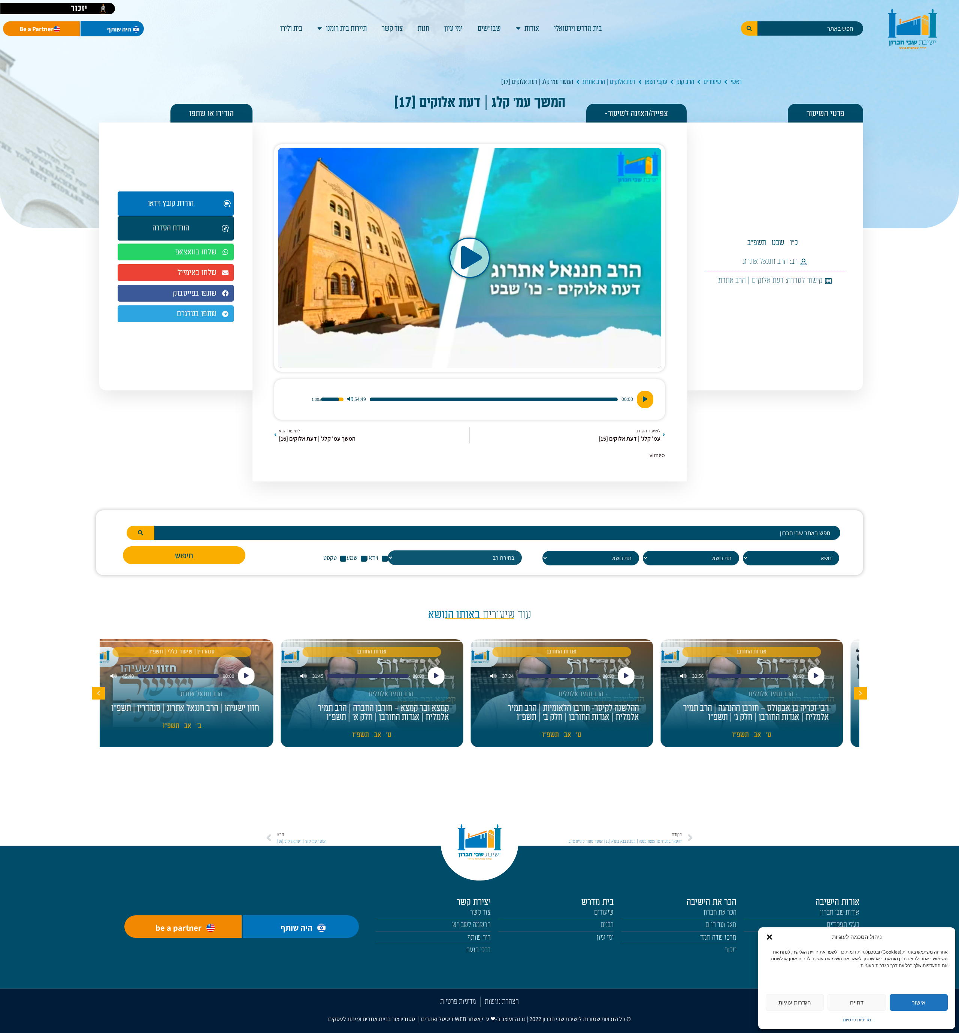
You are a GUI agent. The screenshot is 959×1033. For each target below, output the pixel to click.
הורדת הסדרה (170, 228)
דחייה (856, 1002)
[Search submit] (749, 28)
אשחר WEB (468, 1019)
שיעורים (712, 82)
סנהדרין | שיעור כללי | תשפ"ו (194, 652)
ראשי (736, 82)
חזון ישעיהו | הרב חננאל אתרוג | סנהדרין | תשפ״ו (198, 708)
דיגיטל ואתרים (438, 1019)
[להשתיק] (350, 399)
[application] (469, 399)
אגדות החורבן (764, 652)
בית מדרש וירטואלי (578, 28)
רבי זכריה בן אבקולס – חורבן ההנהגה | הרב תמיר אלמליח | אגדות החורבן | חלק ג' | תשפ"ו (768, 712)
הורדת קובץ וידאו (171, 203)
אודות (531, 28)
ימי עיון (453, 28)
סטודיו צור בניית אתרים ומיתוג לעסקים (371, 1019)
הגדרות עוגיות (794, 1002)
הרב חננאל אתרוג (765, 261)
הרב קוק (685, 82)
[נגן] (645, 399)
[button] (769, 937)
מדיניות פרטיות (857, 1020)
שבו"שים (489, 28)
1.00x (316, 399)
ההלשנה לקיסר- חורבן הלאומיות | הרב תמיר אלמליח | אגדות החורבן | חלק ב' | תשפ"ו (585, 712)
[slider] (494, 399)
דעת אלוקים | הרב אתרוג (609, 82)
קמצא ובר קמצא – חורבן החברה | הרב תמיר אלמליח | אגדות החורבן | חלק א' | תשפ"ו (396, 712)
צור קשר (392, 28)
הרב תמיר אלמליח (783, 694)
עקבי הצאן (656, 82)
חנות (423, 28)
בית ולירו (291, 28)
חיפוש (184, 555)
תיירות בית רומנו (346, 28)
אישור (918, 1002)
